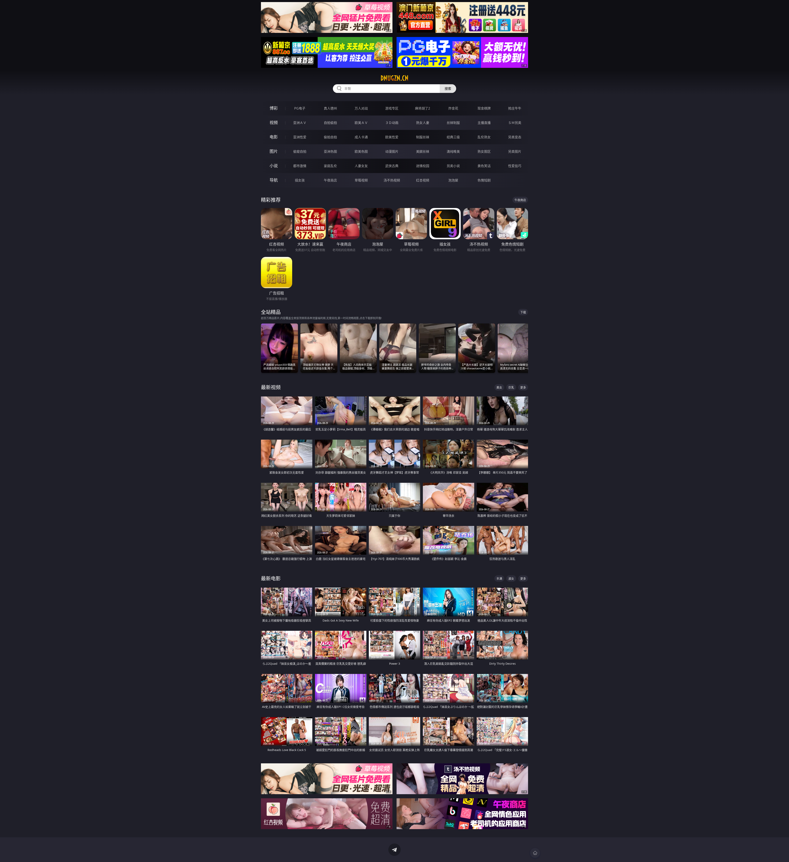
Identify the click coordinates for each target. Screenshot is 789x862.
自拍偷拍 (330, 122)
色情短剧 (484, 180)
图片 (274, 151)
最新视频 (271, 387)
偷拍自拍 (330, 137)
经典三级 (453, 137)
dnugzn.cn (394, 78)
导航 (274, 180)
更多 (523, 387)
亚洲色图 (330, 151)
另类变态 (514, 137)
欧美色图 (361, 151)
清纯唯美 (453, 151)
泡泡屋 (453, 180)
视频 (274, 122)
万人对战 (361, 108)
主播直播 (484, 122)
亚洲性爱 (299, 137)
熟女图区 (484, 151)
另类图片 (514, 151)
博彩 (274, 108)
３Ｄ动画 (391, 122)
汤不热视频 (392, 180)
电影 (274, 137)
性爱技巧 (514, 166)
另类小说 (453, 166)
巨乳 (511, 387)
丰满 (499, 578)
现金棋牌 (484, 108)
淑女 (511, 578)
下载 (523, 312)
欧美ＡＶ (361, 122)
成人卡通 (361, 137)
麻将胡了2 (422, 108)
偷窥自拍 (299, 151)
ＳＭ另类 (514, 122)
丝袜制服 (453, 122)
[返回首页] (535, 853)
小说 (274, 166)
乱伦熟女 (484, 137)
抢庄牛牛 (514, 108)
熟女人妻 (422, 122)
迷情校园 (422, 166)
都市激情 (299, 166)
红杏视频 (422, 180)
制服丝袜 (422, 137)
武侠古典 (391, 166)
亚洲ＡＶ (299, 122)
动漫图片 (391, 151)
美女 (499, 387)
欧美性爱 (391, 137)
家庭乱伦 (330, 166)
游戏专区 (391, 108)
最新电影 (271, 578)
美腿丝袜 (422, 151)
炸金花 (453, 108)
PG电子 (299, 108)
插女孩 (300, 180)
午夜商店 (330, 180)
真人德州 (330, 108)
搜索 (448, 88)
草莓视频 (361, 180)
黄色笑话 (484, 166)
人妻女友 (361, 166)
